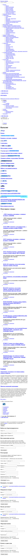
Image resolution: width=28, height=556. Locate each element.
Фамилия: (3, 474)
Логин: (2, 430)
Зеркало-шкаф (9, 39)
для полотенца (9, 65)
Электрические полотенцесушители (14, 79)
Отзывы (7, 103)
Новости (5, 409)
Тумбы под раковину (10, 42)
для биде (8, 45)
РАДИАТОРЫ (9, 78)
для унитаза (8, 66)
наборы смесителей (10, 50)
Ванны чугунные (9, 10)
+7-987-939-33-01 (4, 90)
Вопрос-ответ (6, 412)
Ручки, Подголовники (11, 11)
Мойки (4, 72)
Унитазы (8, 23)
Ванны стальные (9, 9)
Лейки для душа (9, 56)
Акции (4, 109)
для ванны (8, 85)
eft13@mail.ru (4, 95)
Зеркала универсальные (8, 35)
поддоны (8, 33)
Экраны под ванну (10, 12)
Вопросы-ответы (9, 111)
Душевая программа (7, 52)
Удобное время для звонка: (6, 531)
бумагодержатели (9, 63)
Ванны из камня (9, 8)
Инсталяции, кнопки (7, 24)
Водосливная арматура (8, 82)
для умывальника (9, 49)
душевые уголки (9, 31)
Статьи (3, 369)
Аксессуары (5, 59)
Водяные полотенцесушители (12, 75)
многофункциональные (11, 67)
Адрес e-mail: (4, 463)
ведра (7, 64)
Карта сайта (5, 414)
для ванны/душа (9, 46)
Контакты (5, 113)
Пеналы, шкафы (9, 40)
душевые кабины (9, 30)
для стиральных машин (11, 88)
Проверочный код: (5, 476)
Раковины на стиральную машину (13, 21)
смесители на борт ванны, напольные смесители (16, 51)
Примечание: (3, 534)
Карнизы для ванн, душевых (9, 14)
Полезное (5, 110)
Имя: (2, 469)
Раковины (8, 19)
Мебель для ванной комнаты (9, 36)
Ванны (4, 4)
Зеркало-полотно (9, 38)
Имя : (2, 492)
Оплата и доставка (10, 105)
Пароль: (10, 433)
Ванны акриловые (10, 7)
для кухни (8, 47)
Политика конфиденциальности (8, 420)
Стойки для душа (9, 57)
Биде (7, 17)
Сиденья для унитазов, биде (12, 22)
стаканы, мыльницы (10, 71)
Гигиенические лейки (10, 54)
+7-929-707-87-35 (4, 93)
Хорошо (2, 425)
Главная (5, 100)
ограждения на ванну (10, 32)
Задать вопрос (9, 107)
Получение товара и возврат (12, 106)
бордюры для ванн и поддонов (12, 61)
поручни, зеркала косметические (13, 70)
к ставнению (11, 221)
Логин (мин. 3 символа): (6, 460)
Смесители (5, 43)
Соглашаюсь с (13, 487)
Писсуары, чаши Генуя (11, 18)
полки (7, 68)
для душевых (9, 86)
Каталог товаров (4, 1)
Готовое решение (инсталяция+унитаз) (11, 25)
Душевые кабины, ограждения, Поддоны (12, 26)
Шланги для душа (10, 58)
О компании (6, 406)
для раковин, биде (10, 87)
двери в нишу (9, 29)
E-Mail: (11, 445)
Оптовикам (8, 112)
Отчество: (3, 471)
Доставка (5, 408)
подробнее (5, 223)
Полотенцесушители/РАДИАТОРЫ (11, 73)
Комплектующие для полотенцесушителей (15, 77)
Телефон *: (3, 494)
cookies (5, 423)
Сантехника (5, 15)
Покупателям (6, 104)
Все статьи (3, 399)
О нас (4, 102)
